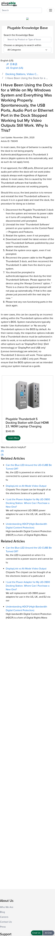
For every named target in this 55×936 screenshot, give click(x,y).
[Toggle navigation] (50, 10)
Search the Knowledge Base (19, 35)
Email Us (36, 933)
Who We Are (6, 907)
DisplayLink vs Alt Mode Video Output (26, 485)
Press (3, 926)
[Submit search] (44, 10)
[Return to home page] (9, 3)
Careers (4, 917)
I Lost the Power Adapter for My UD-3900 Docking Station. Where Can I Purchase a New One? (28, 503)
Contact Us (6, 921)
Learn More (13, 438)
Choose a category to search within (22, 45)
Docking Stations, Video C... (22, 74)
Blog (2, 912)
